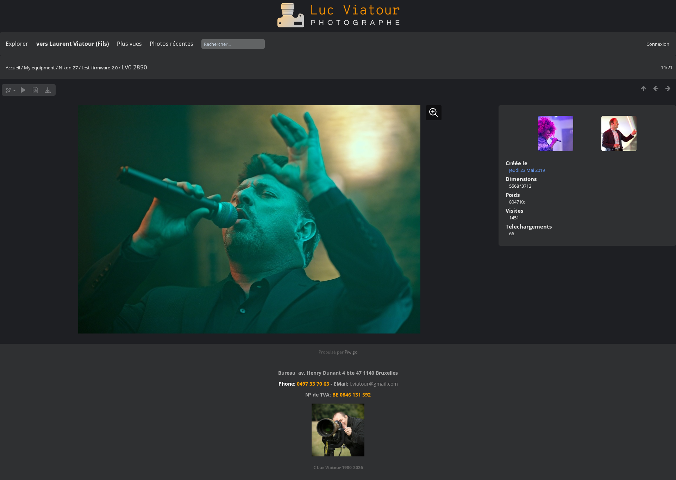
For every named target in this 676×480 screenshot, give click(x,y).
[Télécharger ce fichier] (48, 90)
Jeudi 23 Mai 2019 (527, 170)
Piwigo (351, 352)
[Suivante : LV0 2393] (668, 88)
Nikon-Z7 (69, 67)
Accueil (13, 67)
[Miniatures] (643, 88)
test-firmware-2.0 (100, 67)
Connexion (657, 44)
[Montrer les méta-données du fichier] (35, 90)
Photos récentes (171, 44)
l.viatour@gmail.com (374, 383)
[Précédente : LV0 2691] (656, 88)
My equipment (39, 67)
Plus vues (129, 44)
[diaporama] (23, 90)
